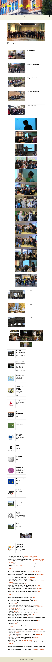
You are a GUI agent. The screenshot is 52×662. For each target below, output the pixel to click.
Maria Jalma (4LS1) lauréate (38, 559)
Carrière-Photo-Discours (33, 570)
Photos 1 (31, 556)
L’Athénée (31, 16)
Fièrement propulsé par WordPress (26, 659)
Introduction (34, 593)
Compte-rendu (40, 567)
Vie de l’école (3, 19)
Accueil (2, 16)
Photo (39, 571)
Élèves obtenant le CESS (32, 571)
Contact (20, 19)
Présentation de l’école (11, 16)
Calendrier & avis (12, 19)
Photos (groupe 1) (37, 560)
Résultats (25, 556)
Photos (33, 557)
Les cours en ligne (22, 16)
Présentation (15, 565)
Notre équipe (38, 16)
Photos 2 (35, 556)
